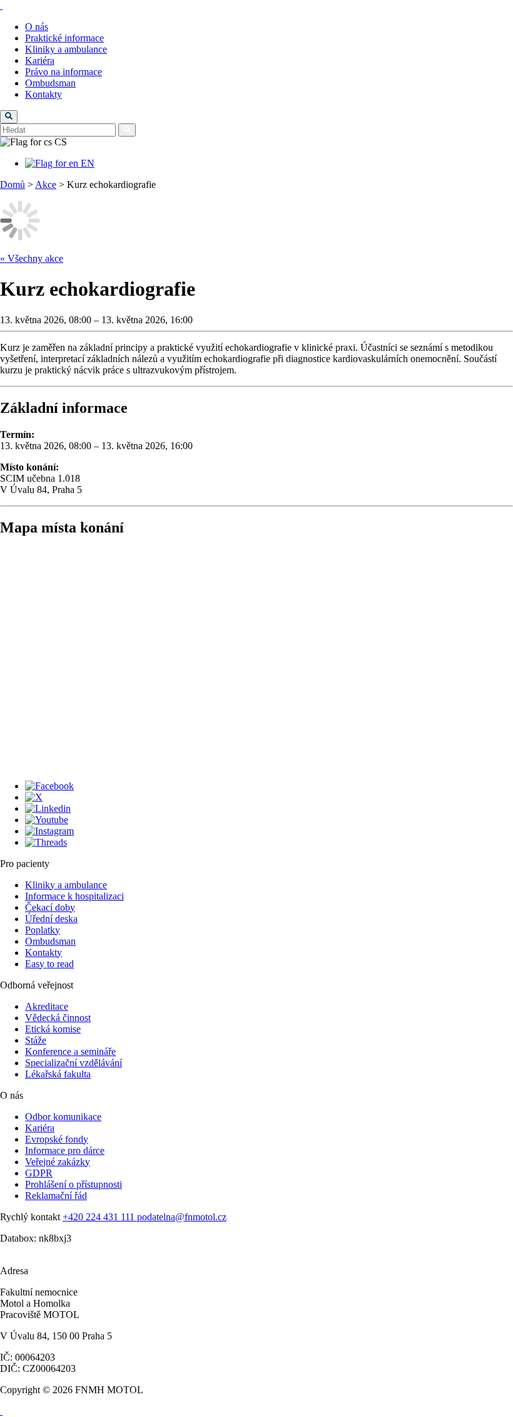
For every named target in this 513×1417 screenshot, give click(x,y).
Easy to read (49, 963)
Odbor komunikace (63, 1116)
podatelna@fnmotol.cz (181, 1217)
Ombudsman (50, 83)
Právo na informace (63, 71)
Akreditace (46, 1006)
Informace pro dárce (64, 1150)
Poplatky (42, 930)
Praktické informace (64, 38)
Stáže (35, 1040)
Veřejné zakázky (57, 1161)
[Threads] (46, 842)
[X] (34, 797)
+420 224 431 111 (100, 1217)
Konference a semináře (70, 1051)
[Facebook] (49, 786)
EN (86, 163)
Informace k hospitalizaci (74, 896)
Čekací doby (50, 907)
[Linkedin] (48, 808)
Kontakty (43, 94)
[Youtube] (46, 819)
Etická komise (53, 1029)
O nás (36, 26)
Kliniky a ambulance (66, 49)
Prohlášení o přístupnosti (73, 1184)
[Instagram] (49, 831)
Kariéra (39, 60)
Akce (45, 184)
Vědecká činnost (58, 1017)
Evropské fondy (56, 1139)
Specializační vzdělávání (73, 1062)
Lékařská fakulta (58, 1074)
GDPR (39, 1173)
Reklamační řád (56, 1195)
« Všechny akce (31, 258)
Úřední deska (51, 918)
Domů (12, 184)
